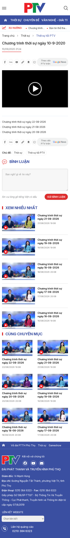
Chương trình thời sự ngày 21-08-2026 (23, 127)
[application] (35, 88)
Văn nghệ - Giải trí (55, 20)
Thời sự (15, 20)
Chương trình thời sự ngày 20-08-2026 (24, 132)
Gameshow (55, 445)
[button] (35, 89)
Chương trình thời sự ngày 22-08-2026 (37, 28)
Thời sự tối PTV (45, 35)
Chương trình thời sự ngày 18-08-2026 (50, 266)
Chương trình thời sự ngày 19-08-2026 (50, 241)
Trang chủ (5, 20)
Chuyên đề (31, 20)
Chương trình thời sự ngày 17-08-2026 (50, 290)
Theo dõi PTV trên (45, 62)
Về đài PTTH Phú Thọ (23, 445)
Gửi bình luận (56, 196)
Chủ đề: (6, 152)
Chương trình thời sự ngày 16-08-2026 (50, 314)
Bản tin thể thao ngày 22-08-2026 (58, 28)
